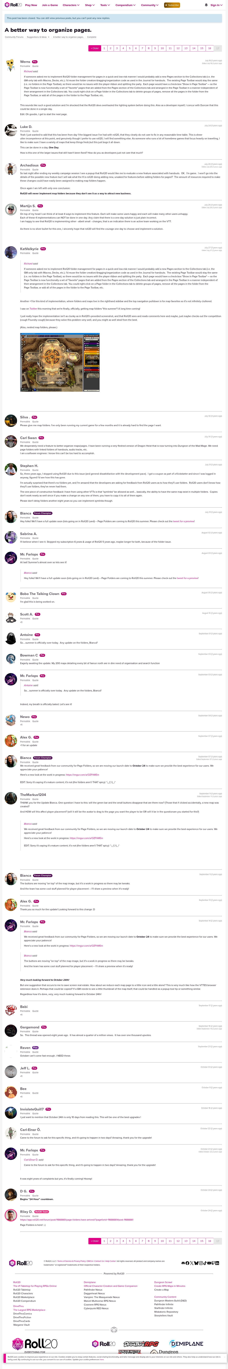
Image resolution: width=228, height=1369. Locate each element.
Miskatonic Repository (166, 1312)
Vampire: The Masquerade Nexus (102, 1297)
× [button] (224, 1357)
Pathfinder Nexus (93, 1290)
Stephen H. (29, 465)
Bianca (26, 513)
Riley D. (27, 1211)
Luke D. (26, 126)
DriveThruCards (21, 1321)
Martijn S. (28, 206)
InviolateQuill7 (32, 1109)
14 (193, 48)
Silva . (25, 417)
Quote (35, 66)
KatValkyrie (30, 248)
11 (170, 48)
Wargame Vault (21, 1325)
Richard (28, 71)
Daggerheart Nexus (94, 1293)
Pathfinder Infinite (163, 1304)
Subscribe (173, 5)
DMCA (90, 1261)
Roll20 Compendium (24, 1301)
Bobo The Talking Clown (40, 593)
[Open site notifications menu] (206, 5)
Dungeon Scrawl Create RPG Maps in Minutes (169, 1284)
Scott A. (27, 614)
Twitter (34, 308)
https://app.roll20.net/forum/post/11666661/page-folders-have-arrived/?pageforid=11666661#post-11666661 (76, 1219)
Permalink (25, 66)
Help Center (110, 1261)
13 (186, 48)
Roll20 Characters (23, 1293)
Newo (25, 716)
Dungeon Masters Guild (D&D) (170, 1300)
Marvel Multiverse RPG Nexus (100, 1301)
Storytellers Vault (163, 1315)
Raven (25, 1047)
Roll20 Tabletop (21, 1290)
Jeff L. (25, 1068)
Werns (25, 61)
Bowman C (29, 655)
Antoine (27, 634)
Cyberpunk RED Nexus (96, 1308)
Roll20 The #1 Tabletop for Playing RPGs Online (35, 1284)
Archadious (30, 165)
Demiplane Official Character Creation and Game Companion (110, 1284)
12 (178, 48)
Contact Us (99, 1261)
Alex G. (26, 737)
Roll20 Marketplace (23, 1297)
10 (162, 48)
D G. (24, 1191)
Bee (23, 1088)
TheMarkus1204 (33, 794)
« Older (95, 48)
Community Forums (14, 37)
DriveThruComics (22, 1313)
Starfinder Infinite (163, 1308)
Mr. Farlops (29, 554)
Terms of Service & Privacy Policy (71, 1261)
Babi (24, 1006)
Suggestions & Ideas (37, 37)
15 (201, 48)
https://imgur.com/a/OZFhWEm (82, 775)
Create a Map (161, 1290)
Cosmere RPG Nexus (95, 1304)
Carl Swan (29, 437)
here (102, 1359)
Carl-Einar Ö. (30, 1129)
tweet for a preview (183, 521)
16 (209, 48)
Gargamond (30, 1027)
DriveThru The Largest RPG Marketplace (29, 1308)
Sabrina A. (28, 533)
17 (217, 48)
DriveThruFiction (22, 1317)
